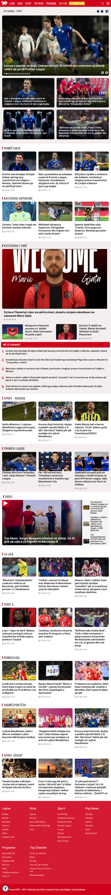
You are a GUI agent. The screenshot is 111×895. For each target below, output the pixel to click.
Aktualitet (6, 822)
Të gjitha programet (10, 872)
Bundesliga (11, 657)
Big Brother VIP (8, 853)
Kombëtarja (12, 148)
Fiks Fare (5, 865)
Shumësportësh (15, 705)
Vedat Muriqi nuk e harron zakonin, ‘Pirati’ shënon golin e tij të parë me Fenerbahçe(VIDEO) (91, 430)
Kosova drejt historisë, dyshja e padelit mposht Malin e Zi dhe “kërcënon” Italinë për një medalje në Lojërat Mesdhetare (55, 432)
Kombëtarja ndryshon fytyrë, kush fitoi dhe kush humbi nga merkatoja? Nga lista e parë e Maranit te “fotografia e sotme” (57, 361)
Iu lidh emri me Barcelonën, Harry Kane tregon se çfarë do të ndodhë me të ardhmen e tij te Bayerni (19, 690)
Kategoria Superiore (18, 198)
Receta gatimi (91, 833)
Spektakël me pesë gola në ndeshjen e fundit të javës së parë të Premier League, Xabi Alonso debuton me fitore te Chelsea (91, 480)
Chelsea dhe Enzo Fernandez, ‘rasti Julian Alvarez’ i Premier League (19, 477)
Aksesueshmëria (37, 875)
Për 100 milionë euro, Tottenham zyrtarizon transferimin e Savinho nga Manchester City (53, 479)
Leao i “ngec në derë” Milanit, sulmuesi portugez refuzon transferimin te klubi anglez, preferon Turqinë (18, 637)
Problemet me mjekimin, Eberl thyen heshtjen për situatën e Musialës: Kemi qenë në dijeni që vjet (91, 690)
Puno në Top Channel (39, 865)
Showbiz (89, 814)
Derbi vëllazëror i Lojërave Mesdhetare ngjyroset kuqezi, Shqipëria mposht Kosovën (19, 429)
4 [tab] (10, 73)
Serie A (8, 604)
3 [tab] (8, 73)
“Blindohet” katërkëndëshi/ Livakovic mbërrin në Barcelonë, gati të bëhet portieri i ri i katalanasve (17, 586)
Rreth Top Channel (38, 853)
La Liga (8, 554)
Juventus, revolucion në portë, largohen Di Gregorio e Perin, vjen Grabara (55, 635)
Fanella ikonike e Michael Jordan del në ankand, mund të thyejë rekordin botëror (18, 786)
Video (20, 3)
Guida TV (6, 876)
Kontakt (33, 861)
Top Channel (38, 847)
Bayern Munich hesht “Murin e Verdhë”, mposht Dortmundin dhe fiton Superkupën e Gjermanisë (55, 690)
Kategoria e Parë (15, 245)
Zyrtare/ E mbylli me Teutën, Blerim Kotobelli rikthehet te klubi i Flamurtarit (92, 332)
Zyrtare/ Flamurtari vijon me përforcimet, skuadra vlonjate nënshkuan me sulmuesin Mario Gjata (49, 316)
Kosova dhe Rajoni (37, 822)
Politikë (5, 814)
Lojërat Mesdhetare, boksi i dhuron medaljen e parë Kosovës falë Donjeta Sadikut (18, 736)
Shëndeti (89, 826)
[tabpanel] (55, 46)
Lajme (12, 3)
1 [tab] (4, 73)
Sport (28, 3)
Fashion (88, 822)
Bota (33, 808)
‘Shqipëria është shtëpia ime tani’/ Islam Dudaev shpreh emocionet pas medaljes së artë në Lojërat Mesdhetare (54, 737)
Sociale (5, 829)
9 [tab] (20, 73)
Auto (32, 829)
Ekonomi (5, 826)
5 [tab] (12, 73)
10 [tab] (21, 73)
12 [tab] (25, 73)
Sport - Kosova (14, 398)
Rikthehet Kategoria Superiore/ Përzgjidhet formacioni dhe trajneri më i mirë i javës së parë (54, 231)
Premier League (14, 448)
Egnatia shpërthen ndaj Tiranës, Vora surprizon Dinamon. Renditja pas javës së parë (90, 231)
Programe (51, 3)
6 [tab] (14, 73)
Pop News (39, 3)
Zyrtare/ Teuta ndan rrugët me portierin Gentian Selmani (19, 228)
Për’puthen (7, 857)
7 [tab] (16, 73)
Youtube (63, 3)
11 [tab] (23, 73)
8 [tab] (18, 73)
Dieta (87, 829)
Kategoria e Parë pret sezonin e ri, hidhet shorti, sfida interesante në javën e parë (38, 332)
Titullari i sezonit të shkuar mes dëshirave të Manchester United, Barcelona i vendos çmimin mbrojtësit (54, 586)
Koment (33, 818)
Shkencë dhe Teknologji (40, 826)
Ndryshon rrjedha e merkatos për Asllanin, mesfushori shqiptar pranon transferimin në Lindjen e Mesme (91, 180)
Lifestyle (89, 818)
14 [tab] (29, 73)
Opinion (33, 814)
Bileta (32, 857)
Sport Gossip (13, 755)
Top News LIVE (77, 3)
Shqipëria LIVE (8, 861)
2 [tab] (6, 73)
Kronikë (5, 818)
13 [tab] (27, 73)
